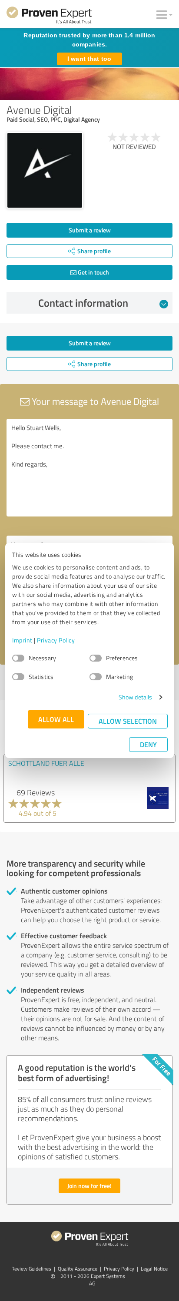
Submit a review (90, 230)
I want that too (89, 58)
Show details (135, 697)
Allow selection (128, 721)
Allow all (56, 719)
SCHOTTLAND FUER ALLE (46, 763)
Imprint (22, 640)
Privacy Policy (56, 640)
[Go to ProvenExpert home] (49, 16)
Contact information (83, 302)
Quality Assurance (77, 1268)
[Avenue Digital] (44, 170)
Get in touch (92, 272)
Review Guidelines (31, 1268)
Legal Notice (154, 1268)
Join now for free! (89, 1186)
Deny (148, 744)
